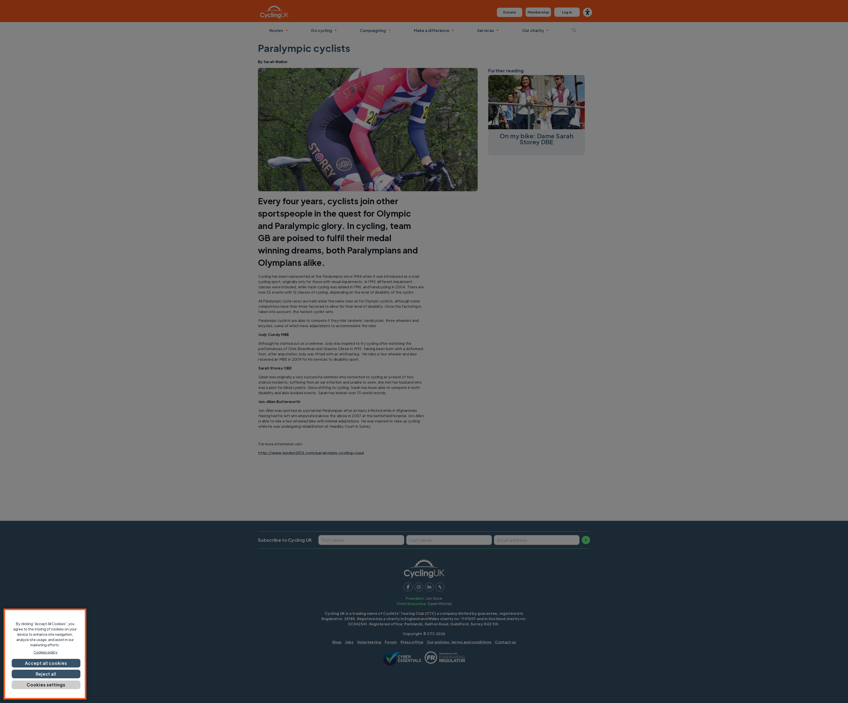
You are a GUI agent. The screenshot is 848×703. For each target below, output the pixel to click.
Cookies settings (46, 684)
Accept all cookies (46, 663)
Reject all (46, 674)
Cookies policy (45, 652)
